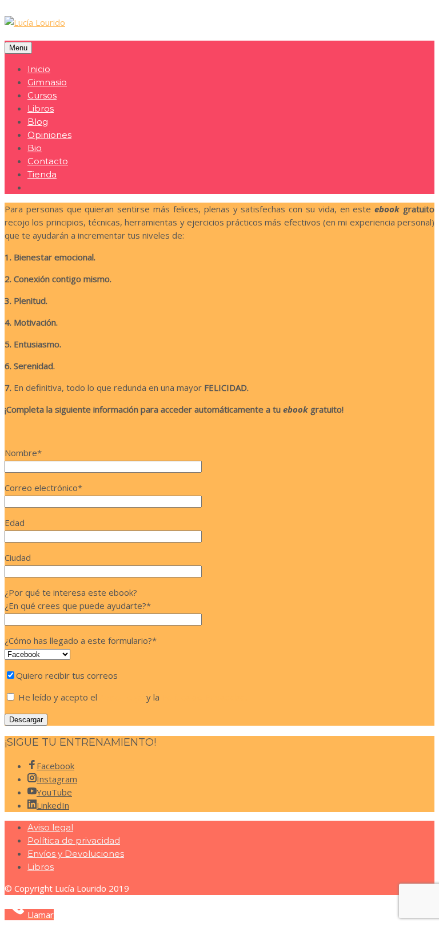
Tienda (42, 174)
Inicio (38, 69)
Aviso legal (50, 827)
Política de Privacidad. (204, 697)
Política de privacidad (73, 840)
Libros (40, 108)
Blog (37, 121)
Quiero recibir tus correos (67, 675)
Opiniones (49, 134)
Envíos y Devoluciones (75, 853)
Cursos (42, 95)
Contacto (47, 161)
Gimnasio (47, 82)
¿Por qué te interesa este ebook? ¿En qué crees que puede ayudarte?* (78, 599)
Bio (34, 148)
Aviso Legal (121, 697)
